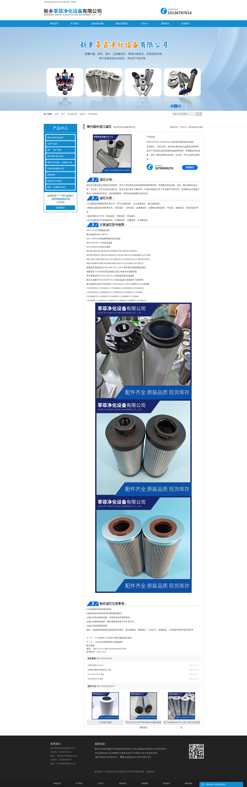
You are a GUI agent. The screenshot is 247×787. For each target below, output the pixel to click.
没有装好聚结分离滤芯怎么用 (99, 670)
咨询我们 (60, 207)
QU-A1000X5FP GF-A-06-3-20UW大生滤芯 (181, 723)
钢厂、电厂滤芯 (54, 150)
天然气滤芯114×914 (95, 665)
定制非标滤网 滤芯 (55, 168)
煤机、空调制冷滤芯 (56, 187)
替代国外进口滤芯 (55, 156)
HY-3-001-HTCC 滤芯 (96, 674)
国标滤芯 (51, 175)
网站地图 (188, 783)
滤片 (63, 114)
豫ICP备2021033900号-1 (106, 757)
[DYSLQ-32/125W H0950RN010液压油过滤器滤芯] (143, 706)
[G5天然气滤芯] (105, 706)
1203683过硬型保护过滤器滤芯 (109, 642)
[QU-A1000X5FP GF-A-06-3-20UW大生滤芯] (181, 706)
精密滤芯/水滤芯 (54, 181)
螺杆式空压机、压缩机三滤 (59, 162)
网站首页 (174, 127)
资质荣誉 (144, 783)
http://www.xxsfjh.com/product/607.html (109, 649)
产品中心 (183, 127)
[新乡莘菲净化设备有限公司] (73, 16)
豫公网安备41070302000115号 (137, 757)
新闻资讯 (122, 783)
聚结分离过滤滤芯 (55, 137)
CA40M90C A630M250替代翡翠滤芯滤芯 (113, 638)
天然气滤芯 (52, 144)
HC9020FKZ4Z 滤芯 (95, 679)
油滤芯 (83, 114)
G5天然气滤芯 (105, 722)
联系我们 (190, 167)
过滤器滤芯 (72, 114)
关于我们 (79, 783)
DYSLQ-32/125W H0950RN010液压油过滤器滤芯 (143, 723)
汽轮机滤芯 (93, 114)
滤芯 (57, 114)
